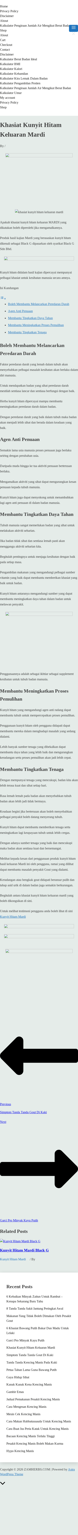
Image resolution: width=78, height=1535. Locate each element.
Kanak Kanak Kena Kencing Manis (29, 1384)
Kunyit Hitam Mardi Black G (24, 1250)
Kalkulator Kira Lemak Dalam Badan (24, 78)
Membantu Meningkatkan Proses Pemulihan (36, 325)
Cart (2, 40)
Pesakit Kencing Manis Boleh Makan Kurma (34, 1443)
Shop (3, 30)
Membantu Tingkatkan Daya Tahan (30, 318)
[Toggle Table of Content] (3, 298)
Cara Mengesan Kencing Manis (26, 1406)
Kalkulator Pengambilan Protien (20, 83)
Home (4, 6)
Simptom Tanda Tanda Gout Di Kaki (29, 1355)
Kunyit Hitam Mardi (13, 916)
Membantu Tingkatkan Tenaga (27, 332)
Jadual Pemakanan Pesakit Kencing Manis (33, 1399)
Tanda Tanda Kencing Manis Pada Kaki (31, 1362)
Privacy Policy (9, 11)
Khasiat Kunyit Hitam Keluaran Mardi (30, 1347)
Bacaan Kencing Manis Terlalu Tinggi (30, 1436)
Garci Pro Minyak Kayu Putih (25, 1340)
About (4, 20)
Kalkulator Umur (11, 93)
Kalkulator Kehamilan (14, 73)
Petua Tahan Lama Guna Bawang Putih (31, 1370)
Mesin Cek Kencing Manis (23, 1414)
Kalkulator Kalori (11, 69)
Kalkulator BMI (10, 64)
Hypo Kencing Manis (20, 1451)
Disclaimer (7, 16)
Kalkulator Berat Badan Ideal (18, 59)
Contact (5, 49)
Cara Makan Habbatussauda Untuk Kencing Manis (38, 1421)
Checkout (6, 44)
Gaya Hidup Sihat (17, 1377)
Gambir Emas (15, 1392)
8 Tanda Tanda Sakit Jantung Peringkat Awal (34, 1308)
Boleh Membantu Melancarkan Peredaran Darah (38, 304)
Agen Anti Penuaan (20, 311)
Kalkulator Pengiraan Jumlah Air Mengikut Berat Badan (35, 25)
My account (7, 97)
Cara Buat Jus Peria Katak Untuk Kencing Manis (37, 1428)
